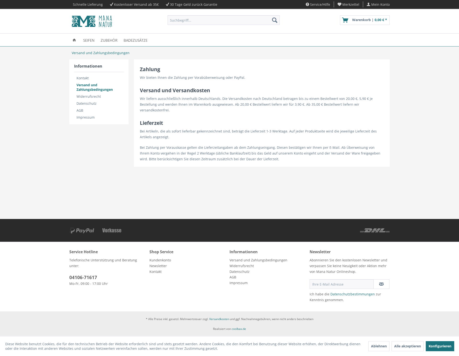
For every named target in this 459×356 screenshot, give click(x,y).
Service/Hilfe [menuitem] (319, 4)
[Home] (74, 40)
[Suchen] (275, 20)
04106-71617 (83, 277)
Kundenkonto (160, 260)
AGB (79, 110)
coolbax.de (239, 329)
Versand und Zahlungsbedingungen (94, 87)
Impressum (85, 117)
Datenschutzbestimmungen (352, 294)
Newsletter (158, 266)
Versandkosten (219, 319)
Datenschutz (86, 103)
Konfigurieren (440, 346)
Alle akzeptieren (407, 346)
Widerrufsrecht (88, 96)
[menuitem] (348, 4)
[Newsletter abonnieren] (381, 284)
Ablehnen (379, 346)
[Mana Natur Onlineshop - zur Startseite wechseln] (92, 21)
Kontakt (82, 78)
